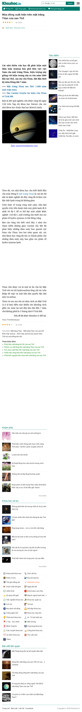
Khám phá (9, 28)
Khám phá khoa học (38, 9)
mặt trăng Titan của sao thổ (33, 331)
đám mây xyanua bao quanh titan (29, 334)
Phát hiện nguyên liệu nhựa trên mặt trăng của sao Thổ (25, 355)
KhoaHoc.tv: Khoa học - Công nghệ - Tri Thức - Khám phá (14, 3)
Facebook (29, 708)
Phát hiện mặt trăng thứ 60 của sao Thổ (19, 344)
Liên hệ (21, 708)
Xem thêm (42, 496)
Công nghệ (22, 9)
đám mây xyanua (8, 334)
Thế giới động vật (57, 9)
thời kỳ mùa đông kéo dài (12, 336)
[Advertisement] (24, 47)
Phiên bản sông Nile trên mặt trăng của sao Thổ (22, 353)
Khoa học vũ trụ (19, 28)
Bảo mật (14, 708)
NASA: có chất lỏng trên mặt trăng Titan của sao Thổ (24, 347)
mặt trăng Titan (26, 193)
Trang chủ (9, 9)
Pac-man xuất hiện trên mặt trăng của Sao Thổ (21, 350)
